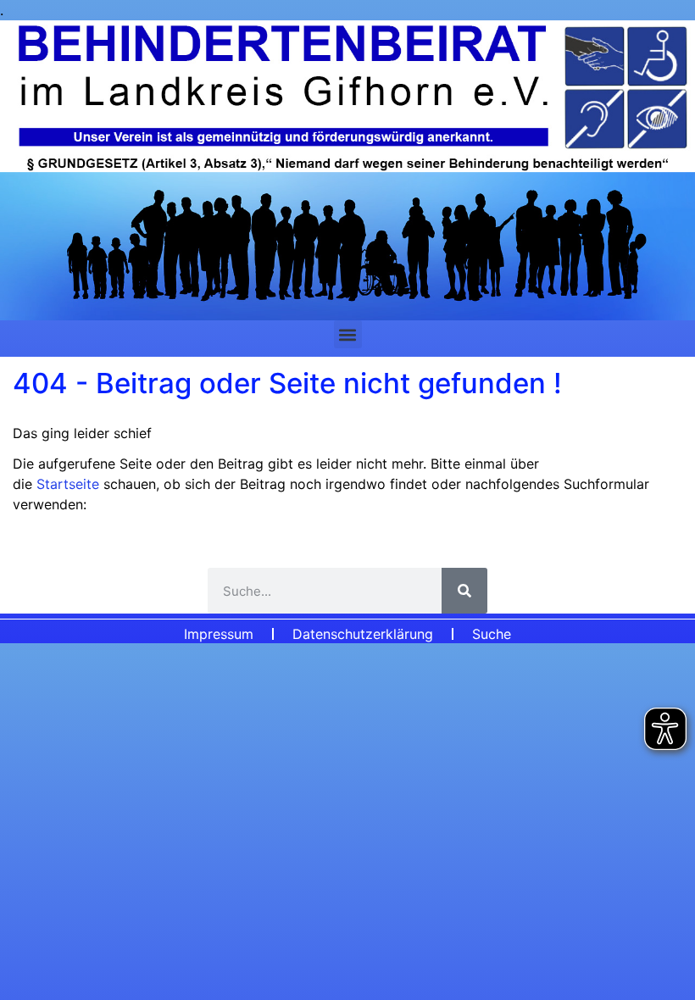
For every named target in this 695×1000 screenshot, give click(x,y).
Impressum (218, 633)
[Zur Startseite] (347, 170)
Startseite (69, 483)
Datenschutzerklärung (362, 633)
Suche (491, 633)
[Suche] (464, 591)
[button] (348, 334)
